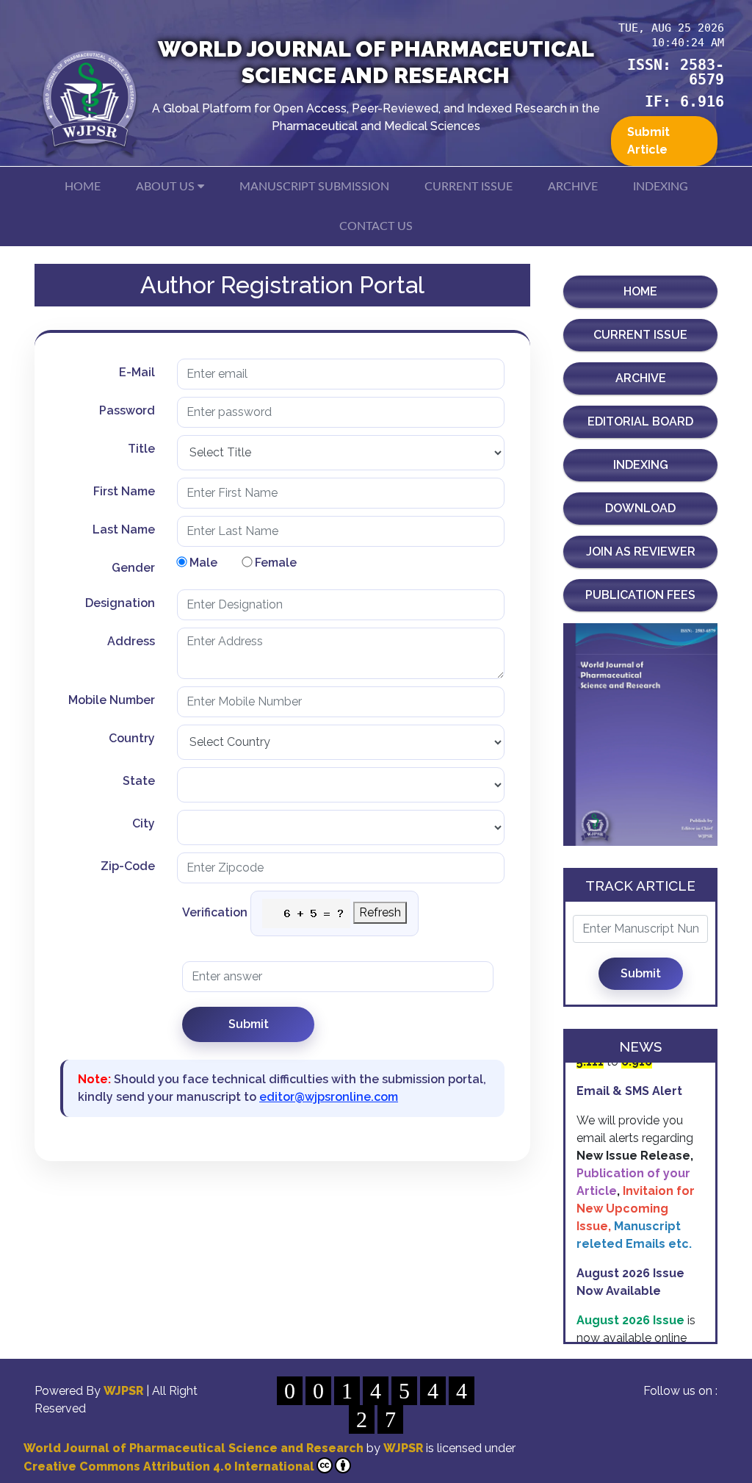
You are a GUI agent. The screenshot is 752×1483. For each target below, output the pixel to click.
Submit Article (648, 141)
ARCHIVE (573, 187)
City (143, 823)
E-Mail (137, 372)
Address (131, 641)
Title (141, 449)
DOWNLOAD (640, 508)
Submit (641, 973)
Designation (120, 603)
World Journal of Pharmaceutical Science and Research (194, 1448)
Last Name (124, 529)
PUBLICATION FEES (640, 595)
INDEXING (660, 187)
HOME (83, 187)
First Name (124, 491)
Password (127, 410)
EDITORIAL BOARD (640, 421)
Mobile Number (111, 700)
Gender (133, 568)
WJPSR (125, 1391)
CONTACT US (376, 226)
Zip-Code (128, 866)
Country (132, 738)
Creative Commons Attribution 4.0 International (169, 1466)
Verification (214, 912)
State (139, 781)
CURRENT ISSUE (468, 187)
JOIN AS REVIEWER (640, 552)
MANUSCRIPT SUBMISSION (314, 187)
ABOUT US (167, 187)
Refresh (380, 912)
